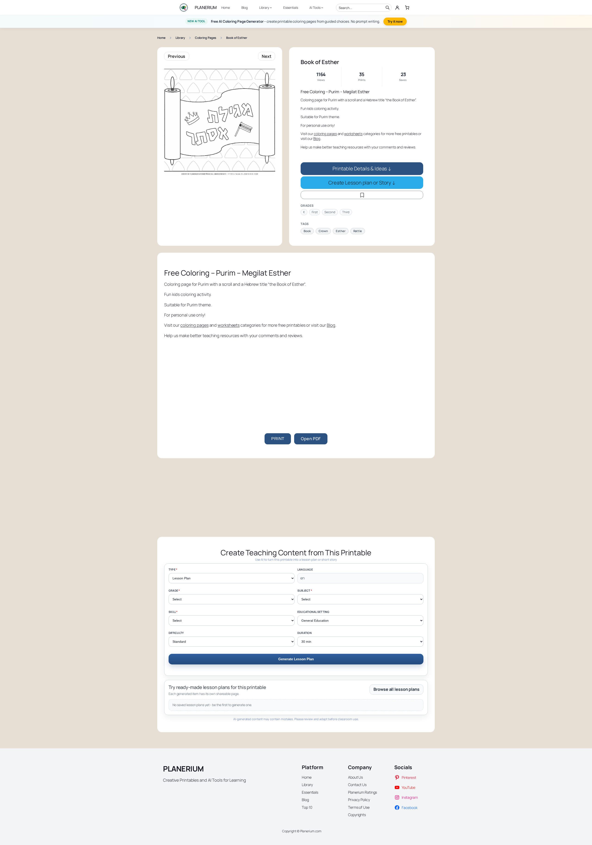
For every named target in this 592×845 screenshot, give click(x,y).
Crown (323, 231)
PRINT (277, 438)
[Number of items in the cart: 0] (407, 7)
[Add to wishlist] (362, 195)
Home (161, 38)
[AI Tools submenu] (322, 7)
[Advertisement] (296, 377)
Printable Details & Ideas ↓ (362, 168)
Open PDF (311, 438)
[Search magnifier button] (387, 7)
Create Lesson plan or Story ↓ (361, 182)
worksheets (353, 133)
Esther (340, 231)
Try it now (395, 21)
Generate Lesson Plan (296, 659)
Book (307, 231)
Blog (316, 138)
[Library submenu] (271, 7)
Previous (176, 56)
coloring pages (325, 133)
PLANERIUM (206, 7)
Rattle (357, 231)
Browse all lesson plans (396, 689)
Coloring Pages (205, 38)
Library (180, 38)
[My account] (397, 7)
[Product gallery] (219, 120)
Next (266, 56)
